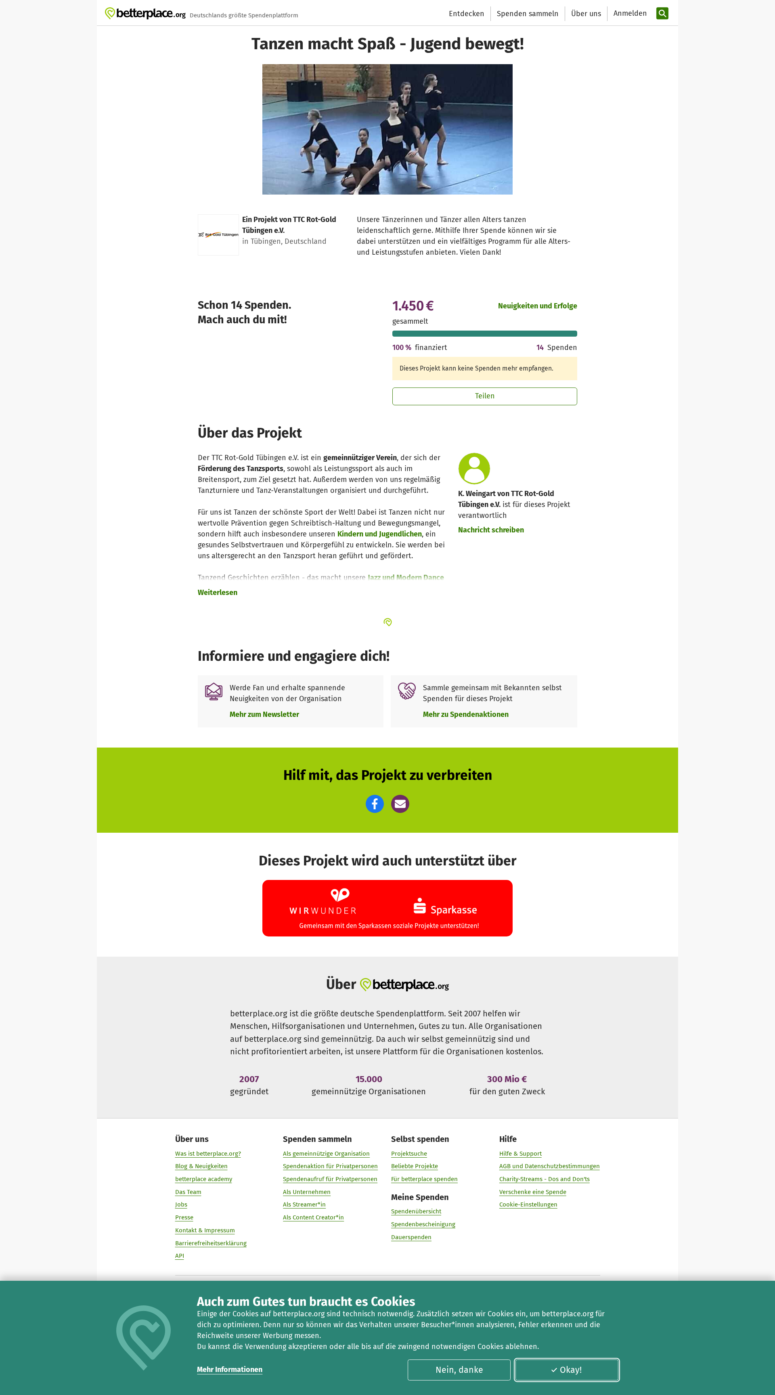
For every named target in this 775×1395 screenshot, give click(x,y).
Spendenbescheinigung (423, 1224)
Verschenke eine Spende (532, 1192)
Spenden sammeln (528, 13)
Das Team (188, 1192)
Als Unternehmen (307, 1192)
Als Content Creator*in (313, 1217)
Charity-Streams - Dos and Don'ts (544, 1179)
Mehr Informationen (229, 1369)
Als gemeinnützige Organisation (326, 1153)
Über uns (586, 13)
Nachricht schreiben (491, 530)
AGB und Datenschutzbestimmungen (549, 1166)
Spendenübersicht (416, 1211)
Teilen (485, 396)
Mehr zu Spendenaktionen (466, 714)
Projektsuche (409, 1153)
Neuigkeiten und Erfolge (537, 306)
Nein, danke (459, 1370)
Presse (184, 1217)
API (179, 1255)
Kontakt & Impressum (205, 1230)
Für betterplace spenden (424, 1179)
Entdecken (466, 13)
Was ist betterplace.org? (208, 1153)
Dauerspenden (411, 1237)
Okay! (571, 1370)
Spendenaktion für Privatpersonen (330, 1166)
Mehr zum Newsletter (264, 714)
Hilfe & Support (520, 1153)
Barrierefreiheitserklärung (211, 1243)
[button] (375, 804)
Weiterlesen (217, 592)
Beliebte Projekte (414, 1166)
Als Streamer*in (304, 1204)
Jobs (181, 1204)
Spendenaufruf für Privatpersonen (330, 1179)
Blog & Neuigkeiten (201, 1166)
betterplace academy (203, 1179)
